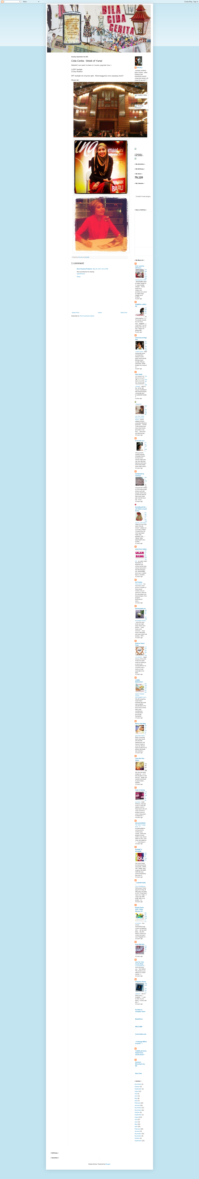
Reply (78, 276)
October (137, 1086)
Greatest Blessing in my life (140, 1064)
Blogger (107, 1164)
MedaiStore (139, 1019)
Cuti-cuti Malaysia (140, 886)
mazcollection (139, 944)
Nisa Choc (138, 1073)
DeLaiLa (139, 67)
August (137, 1091)
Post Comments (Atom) (87, 316)
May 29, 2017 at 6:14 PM (100, 269)
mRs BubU (138, 374)
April (136, 1101)
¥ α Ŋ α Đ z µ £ (139, 441)
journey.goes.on (140, 608)
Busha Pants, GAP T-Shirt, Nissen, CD (139, 909)
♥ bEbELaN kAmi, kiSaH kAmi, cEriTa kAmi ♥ (141, 1052)
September (138, 1089)
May (136, 1098)
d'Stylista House (140, 981)
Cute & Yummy (140, 790)
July (136, 1093)
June (136, 1096)
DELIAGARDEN (140, 823)
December (138, 1084)
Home (100, 312)
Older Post (124, 312)
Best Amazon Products (84, 269)
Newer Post (75, 312)
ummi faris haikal (140, 549)
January (137, 1105)
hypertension (81, 274)
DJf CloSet (138, 582)
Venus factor (139, 584)
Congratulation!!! (140, 965)
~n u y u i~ (138, 404)
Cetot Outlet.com (140, 1034)
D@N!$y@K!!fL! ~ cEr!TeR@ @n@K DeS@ (141, 509)
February (137, 1103)
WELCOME (138, 1026)
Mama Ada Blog (140, 723)
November (138, 1110)
